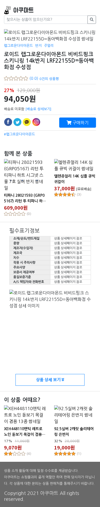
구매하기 (80, 122)
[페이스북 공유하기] (8, 122)
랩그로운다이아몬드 (18, 45)
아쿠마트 (23, 10)
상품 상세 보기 (49, 380)
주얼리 (49, 45)
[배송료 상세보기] (38, 109)
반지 (38, 45)
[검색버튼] (91, 20)
